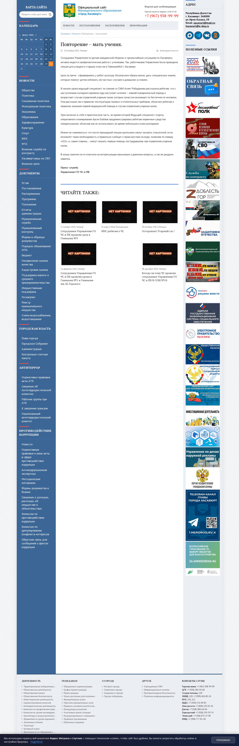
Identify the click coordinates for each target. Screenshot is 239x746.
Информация (138, 25)
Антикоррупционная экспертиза (34, 472)
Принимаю (223, 740)
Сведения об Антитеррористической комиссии (36, 390)
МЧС (24, 144)
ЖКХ (24, 138)
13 (36, 54)
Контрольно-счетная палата (35, 356)
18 (27, 59)
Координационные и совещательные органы (85, 715)
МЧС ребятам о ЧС (112, 231)
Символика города (113, 689)
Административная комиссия (37, 702)
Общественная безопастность (38, 696)
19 (31, 59)
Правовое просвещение (75, 719)
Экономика (28, 112)
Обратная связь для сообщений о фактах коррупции (35, 543)
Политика (28, 95)
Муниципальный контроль (32, 230)
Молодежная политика (36, 106)
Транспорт (29, 725)
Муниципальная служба (31, 220)
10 (22, 54)
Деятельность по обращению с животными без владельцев (52, 732)
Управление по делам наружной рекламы (43, 719)
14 (41, 54)
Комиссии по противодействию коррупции (33, 517)
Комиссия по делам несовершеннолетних (43, 712)
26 (31, 64)
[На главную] (101, 10)
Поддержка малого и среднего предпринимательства (36, 278)
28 (41, 64)
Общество (28, 90)
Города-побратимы (113, 696)
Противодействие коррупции (35, 433)
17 (22, 59)
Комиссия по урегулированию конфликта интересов (35, 530)
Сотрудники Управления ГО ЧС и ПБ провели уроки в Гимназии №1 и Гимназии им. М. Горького (78, 278)
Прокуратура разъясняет (75, 709)
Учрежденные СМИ (153, 686)
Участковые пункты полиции (77, 712)
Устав (25, 183)
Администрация (32, 349)
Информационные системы (157, 689)
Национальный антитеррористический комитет (36, 417)
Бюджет (27, 255)
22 (46, 59)
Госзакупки (28, 297)
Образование (30, 117)
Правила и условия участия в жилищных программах (89, 706)
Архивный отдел (32, 728)
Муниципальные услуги (75, 699)
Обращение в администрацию (78, 686)
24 (22, 64)
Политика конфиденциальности (159, 696)
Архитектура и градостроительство (40, 715)
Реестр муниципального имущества (32, 306)
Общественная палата (34, 693)
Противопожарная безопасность (159, 693)
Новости (26, 80)
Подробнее (36, 741)
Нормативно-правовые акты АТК (36, 379)
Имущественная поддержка (32, 290)
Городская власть (35, 328)
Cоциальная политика (35, 101)
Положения (29, 204)
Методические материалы (31, 481)
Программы (29, 199)
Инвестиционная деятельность (38, 699)
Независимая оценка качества (35, 262)
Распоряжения (31, 193)
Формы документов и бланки (35, 490)
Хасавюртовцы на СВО (36, 158)
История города (112, 686)
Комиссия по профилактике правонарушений (45, 709)
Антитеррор (29, 368)
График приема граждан (75, 689)
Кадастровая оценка (35, 270)
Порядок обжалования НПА (36, 248)
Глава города (30, 338)
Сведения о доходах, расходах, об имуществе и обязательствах (35, 502)
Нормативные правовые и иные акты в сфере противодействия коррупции (36, 457)
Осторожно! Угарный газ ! (158, 231)
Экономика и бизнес (33, 722)
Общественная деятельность (37, 689)
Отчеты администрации (31, 211)
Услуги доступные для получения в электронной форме (90, 696)
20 (36, 59)
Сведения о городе (113, 693)
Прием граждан (71, 693)
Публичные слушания (74, 722)
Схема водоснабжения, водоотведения (36, 317)
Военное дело (31, 164)
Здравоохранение (33, 122)
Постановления (31, 188)
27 (36, 64)
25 (27, 64)
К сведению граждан (35, 408)
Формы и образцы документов (33, 239)
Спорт (25, 133)
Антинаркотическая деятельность (40, 706)
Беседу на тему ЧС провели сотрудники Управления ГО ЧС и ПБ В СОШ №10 (159, 276)
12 (31, 54)
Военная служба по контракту (34, 151)
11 (27, 54)
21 (41, 59)
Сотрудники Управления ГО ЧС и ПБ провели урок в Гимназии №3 (78, 234)
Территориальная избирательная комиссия (44, 686)
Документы (29, 173)
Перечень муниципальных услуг (79, 702)
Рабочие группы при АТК (34, 401)
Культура (27, 128)
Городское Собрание (35, 343)
